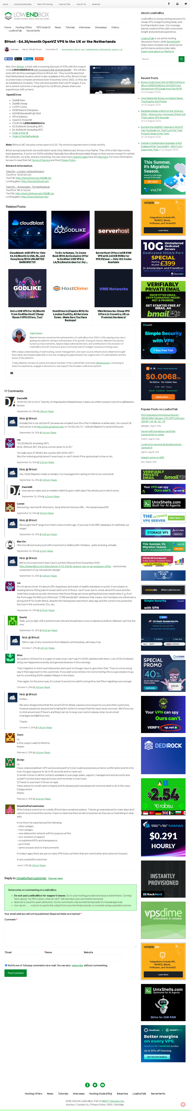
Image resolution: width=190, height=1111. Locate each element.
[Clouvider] (163, 276)
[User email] (11, 373)
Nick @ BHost (28, 418)
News (58, 27)
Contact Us (82, 1104)
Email (8, 952)
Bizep (20, 759)
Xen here (103, 156)
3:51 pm (43, 513)
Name (48, 952)
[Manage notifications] (183, 1104)
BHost (20, 66)
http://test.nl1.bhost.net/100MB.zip (35, 193)
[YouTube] (177, 4)
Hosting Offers (24, 27)
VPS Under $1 (43, 27)
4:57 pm (44, 648)
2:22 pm (44, 462)
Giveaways (101, 27)
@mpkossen (102, 363)
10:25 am (46, 630)
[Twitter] (186, 4)
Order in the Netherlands (25, 136)
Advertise (96, 4)
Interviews (84, 27)
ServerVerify (33, 30)
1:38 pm (43, 411)
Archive (70, 1104)
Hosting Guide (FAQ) (22, 4)
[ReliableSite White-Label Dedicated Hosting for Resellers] (163, 234)
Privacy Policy (68, 160)
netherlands (105, 49)
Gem (20, 734)
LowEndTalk (15, 30)
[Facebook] (169, 4)
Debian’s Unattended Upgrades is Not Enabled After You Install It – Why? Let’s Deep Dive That (161, 146)
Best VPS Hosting (45, 4)
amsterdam (67, 49)
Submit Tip (81, 4)
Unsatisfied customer (31, 878)
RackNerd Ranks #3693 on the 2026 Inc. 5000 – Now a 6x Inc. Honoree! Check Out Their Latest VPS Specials (163, 114)
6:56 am (39, 752)
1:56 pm (46, 432)
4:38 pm (46, 576)
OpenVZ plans (80, 156)
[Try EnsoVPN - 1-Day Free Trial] (163, 358)
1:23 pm (35, 865)
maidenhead (91, 49)
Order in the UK (20, 132)
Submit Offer (64, 4)
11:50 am (39, 687)
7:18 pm (41, 727)
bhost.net (79, 49)
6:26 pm (49, 496)
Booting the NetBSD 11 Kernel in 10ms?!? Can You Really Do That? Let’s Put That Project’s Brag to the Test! (162, 130)
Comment (10, 919)
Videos (115, 27)
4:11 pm (43, 551)
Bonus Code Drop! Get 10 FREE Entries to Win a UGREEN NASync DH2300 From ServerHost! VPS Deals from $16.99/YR (163, 85)
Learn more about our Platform (157, 51)
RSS (110, 1104)
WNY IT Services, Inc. (113, 1101)
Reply (51, 411)
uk (121, 49)
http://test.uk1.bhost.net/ (35, 181)
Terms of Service (40, 160)
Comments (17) (52, 49)
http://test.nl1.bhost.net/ (35, 196)
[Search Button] (182, 59)
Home (7, 27)
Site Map (119, 1104)
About (5, 4)
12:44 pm (39, 799)
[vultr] (163, 193)
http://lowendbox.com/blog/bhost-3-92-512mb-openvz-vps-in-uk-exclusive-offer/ (65, 566)
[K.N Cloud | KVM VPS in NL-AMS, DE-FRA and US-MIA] (163, 399)
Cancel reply (55, 878)
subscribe (77, 965)
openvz (115, 49)
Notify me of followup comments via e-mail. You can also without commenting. (57, 965)
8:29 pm (44, 610)
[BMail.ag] (163, 317)
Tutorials (70, 27)
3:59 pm (46, 480)
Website (88, 952)
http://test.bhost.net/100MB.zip (33, 178)
